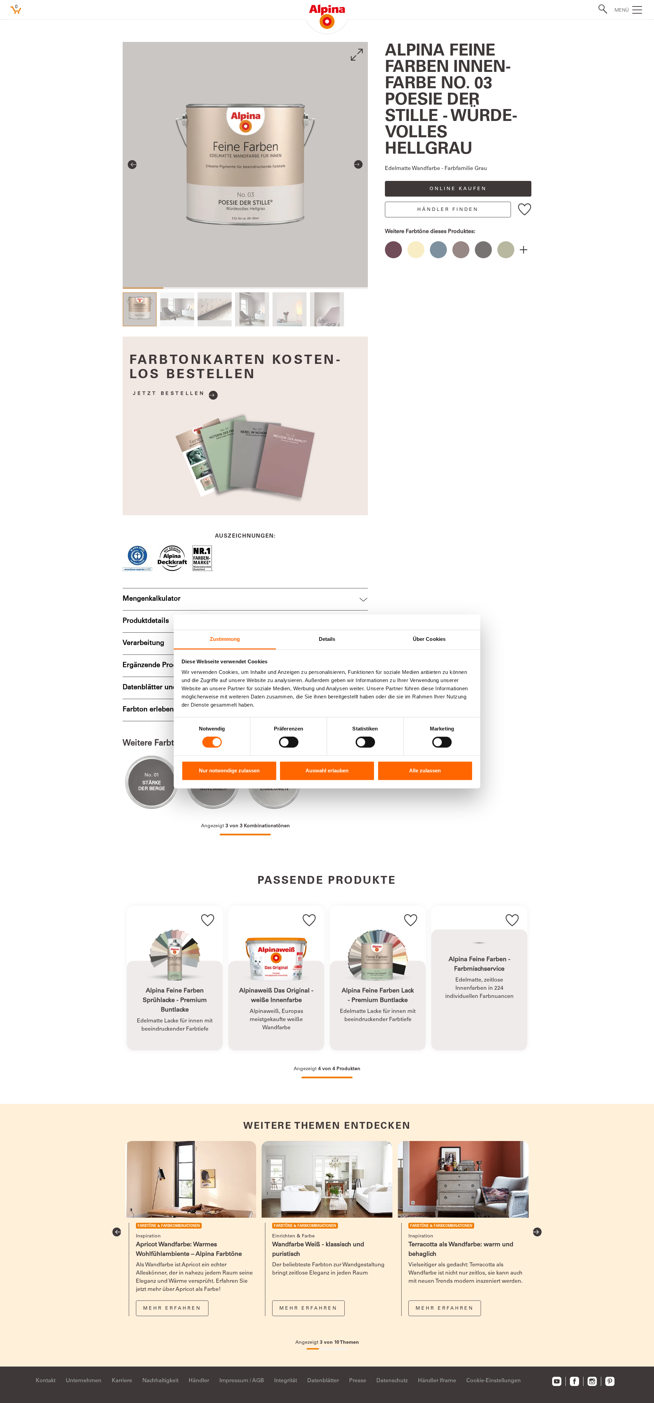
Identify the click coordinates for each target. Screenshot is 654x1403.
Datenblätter (323, 1381)
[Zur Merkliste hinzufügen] (524, 209)
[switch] (288, 742)
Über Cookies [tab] (429, 639)
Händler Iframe (437, 1381)
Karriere (122, 1381)
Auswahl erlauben (327, 770)
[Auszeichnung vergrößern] (140, 558)
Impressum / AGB (241, 1381)
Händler (199, 1381)
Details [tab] (327, 639)
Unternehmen (84, 1381)
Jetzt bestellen (169, 393)
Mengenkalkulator (152, 599)
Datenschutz (392, 1381)
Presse (357, 1381)
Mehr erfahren (172, 1308)
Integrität (285, 1381)
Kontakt (46, 1381)
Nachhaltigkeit (160, 1381)
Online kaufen (458, 189)
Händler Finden (448, 209)
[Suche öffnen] (601, 9)
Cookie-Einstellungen (493, 1381)
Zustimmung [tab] (225, 639)
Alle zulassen (425, 770)
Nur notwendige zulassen (229, 770)
